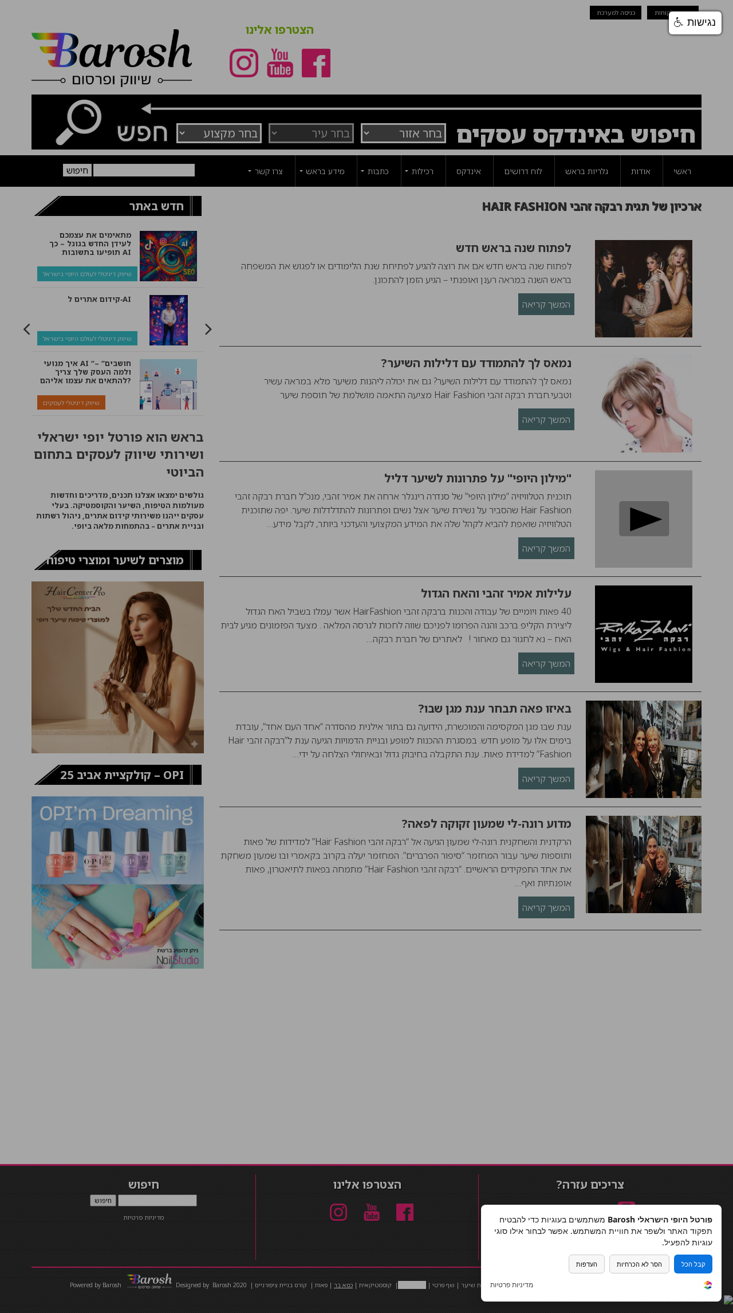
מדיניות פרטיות (511, 1285)
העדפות (586, 1264)
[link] (707, 1286)
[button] (695, 22)
